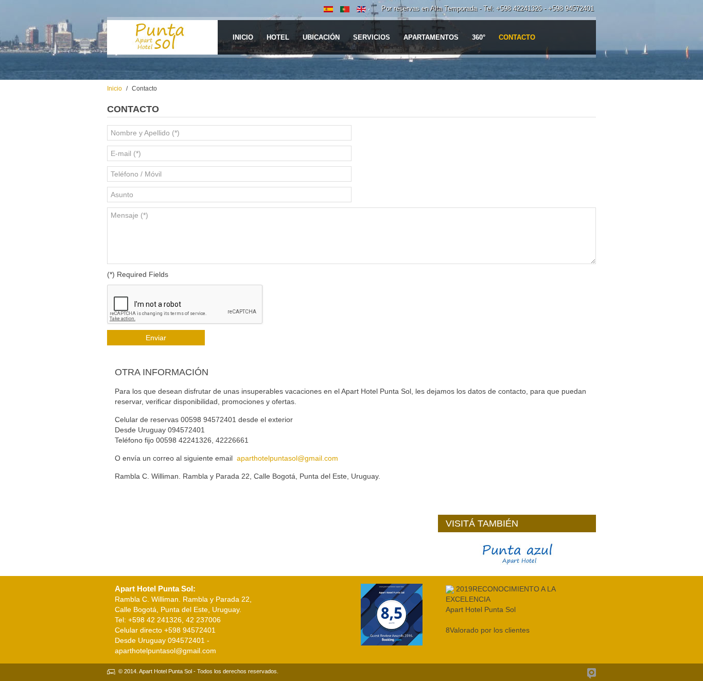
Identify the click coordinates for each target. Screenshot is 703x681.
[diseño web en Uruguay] (591, 673)
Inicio (114, 88)
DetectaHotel (467, 620)
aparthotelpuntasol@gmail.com (287, 458)
